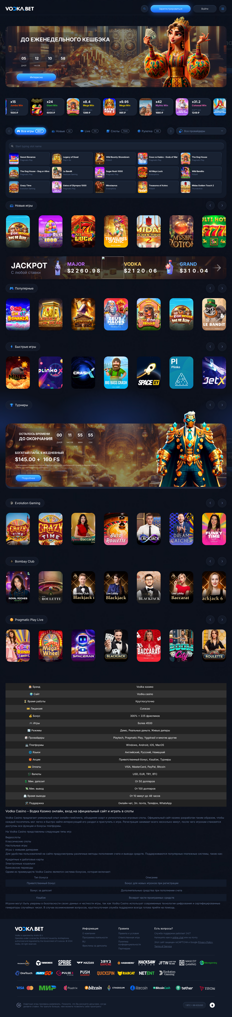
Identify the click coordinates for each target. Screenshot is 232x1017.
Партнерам (124, 948)
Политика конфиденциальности (129, 943)
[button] (9, 131)
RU (83, 941)
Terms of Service (163, 946)
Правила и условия (128, 933)
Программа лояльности (95, 937)
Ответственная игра (129, 937)
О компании (88, 933)
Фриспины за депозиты (94, 945)
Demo (18, 250)
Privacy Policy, (205, 942)
